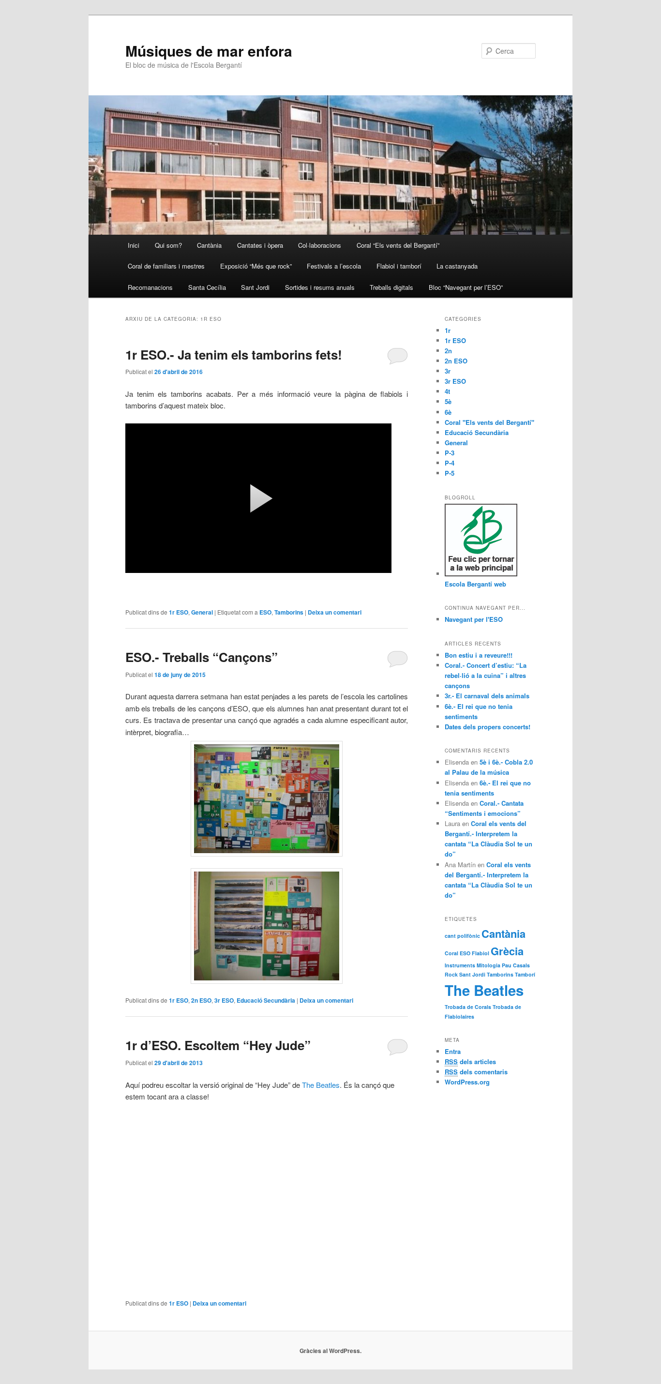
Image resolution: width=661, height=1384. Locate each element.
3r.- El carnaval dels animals (487, 695)
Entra (453, 1051)
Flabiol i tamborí (398, 266)
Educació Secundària (266, 1000)
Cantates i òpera (260, 245)
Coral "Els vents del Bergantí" (489, 422)
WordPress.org (467, 1081)
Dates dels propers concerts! (487, 726)
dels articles (470, 1061)
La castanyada (457, 266)
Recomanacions (150, 287)
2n (448, 350)
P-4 (449, 462)
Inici (133, 245)
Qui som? (168, 245)
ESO (265, 612)
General (202, 612)
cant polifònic (462, 935)
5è (448, 401)
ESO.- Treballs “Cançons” (201, 657)
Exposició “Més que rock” (256, 266)
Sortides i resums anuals (320, 287)
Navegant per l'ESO (474, 619)
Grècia (507, 951)
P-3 (449, 452)
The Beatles (321, 1085)
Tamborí (525, 974)
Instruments (460, 965)
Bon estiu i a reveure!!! (478, 655)
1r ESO (178, 612)
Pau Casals (516, 965)
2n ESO (201, 1000)
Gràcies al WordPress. (330, 1350)
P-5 (449, 473)
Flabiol (480, 953)
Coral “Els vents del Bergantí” (398, 245)
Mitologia (488, 965)
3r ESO (224, 1000)
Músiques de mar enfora (208, 50)
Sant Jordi (255, 287)
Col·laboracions (319, 245)
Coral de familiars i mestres (166, 266)
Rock (451, 974)
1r (448, 330)
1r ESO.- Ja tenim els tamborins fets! (233, 354)
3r (448, 371)
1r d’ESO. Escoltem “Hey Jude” (218, 1045)
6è (448, 412)
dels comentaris (476, 1071)
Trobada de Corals (468, 1006)
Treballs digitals (391, 287)
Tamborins (288, 612)
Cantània (209, 245)
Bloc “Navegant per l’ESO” (466, 287)
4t (447, 391)
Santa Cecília (207, 287)
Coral (451, 953)
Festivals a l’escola (334, 266)
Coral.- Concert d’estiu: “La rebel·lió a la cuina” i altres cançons (485, 675)
